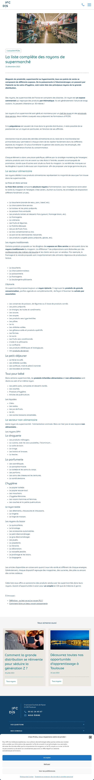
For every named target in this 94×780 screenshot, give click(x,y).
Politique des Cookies (27, 777)
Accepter (47, 758)
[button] (90, 737)
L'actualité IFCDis (13, 51)
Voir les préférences (47, 771)
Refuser (47, 764)
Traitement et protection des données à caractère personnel (54, 777)
